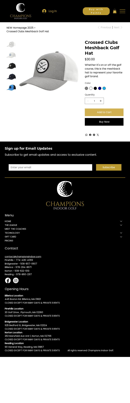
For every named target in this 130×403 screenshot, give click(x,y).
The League (11, 225)
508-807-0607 (28, 263)
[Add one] (101, 101)
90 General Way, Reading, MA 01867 (24, 347)
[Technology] (121, 233)
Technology (12, 232)
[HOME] (121, 221)
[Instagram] (16, 280)
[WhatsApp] (86, 134)
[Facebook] (90, 134)
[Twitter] (97, 134)
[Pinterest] (94, 134)
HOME (8, 221)
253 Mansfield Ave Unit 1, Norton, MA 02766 (28, 336)
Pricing (9, 240)
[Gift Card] (121, 237)
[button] (115, 11)
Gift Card (10, 236)
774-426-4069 (24, 260)
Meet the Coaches (15, 228)
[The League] (121, 225)
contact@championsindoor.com (23, 256)
